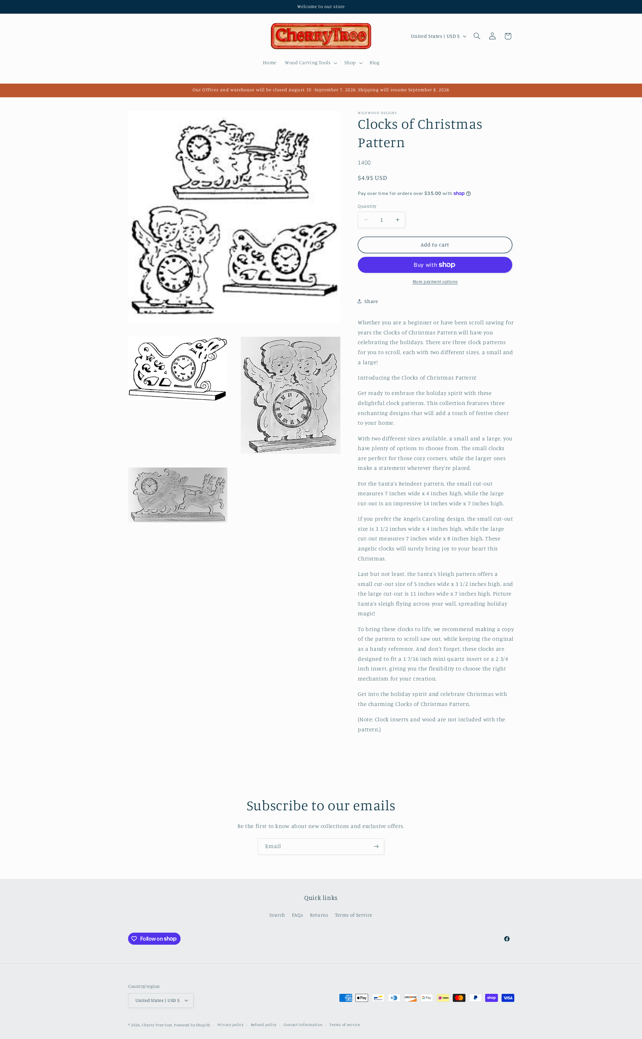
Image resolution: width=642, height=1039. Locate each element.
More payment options (435, 281)
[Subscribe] (376, 846)
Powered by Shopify (192, 1025)
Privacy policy (230, 1024)
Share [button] (371, 301)
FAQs (297, 915)
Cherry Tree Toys (157, 1025)
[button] (310, 63)
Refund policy (264, 1024)
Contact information (303, 1024)
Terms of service (344, 1024)
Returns (319, 915)
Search (277, 915)
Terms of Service (353, 915)
